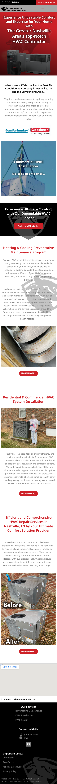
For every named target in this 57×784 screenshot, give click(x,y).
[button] (43, 9)
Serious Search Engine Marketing (30, 781)
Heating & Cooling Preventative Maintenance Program (28, 249)
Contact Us (8, 757)
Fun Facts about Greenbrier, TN (19, 699)
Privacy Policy (9, 771)
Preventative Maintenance (28, 710)
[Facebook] (28, 744)
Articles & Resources (13, 766)
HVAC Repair (21, 720)
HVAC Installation (24, 715)
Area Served (9, 762)
